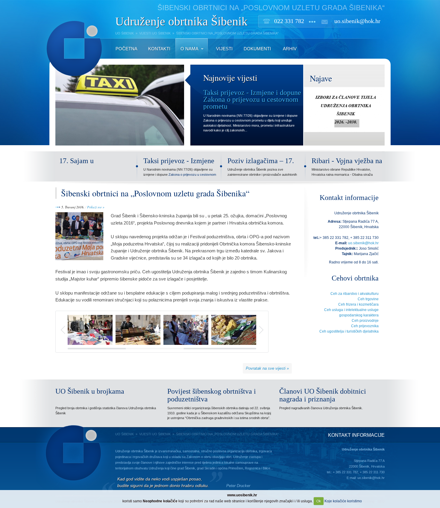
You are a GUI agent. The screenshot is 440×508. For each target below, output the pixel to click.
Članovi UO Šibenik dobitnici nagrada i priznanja (322, 395)
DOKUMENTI (257, 48)
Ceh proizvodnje (365, 321)
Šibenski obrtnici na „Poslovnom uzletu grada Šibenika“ (155, 193)
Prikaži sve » (95, 207)
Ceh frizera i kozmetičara (358, 304)
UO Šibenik (124, 33)
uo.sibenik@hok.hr (357, 21)
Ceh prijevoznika (365, 326)
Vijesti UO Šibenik (155, 33)
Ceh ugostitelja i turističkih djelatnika (349, 331)
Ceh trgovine (368, 299)
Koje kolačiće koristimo (343, 501)
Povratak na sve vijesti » (267, 368)
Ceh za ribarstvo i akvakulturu (354, 294)
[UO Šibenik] (72, 79)
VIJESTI (224, 48)
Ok (318, 501)
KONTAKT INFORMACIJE (356, 435)
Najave (321, 78)
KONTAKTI (159, 48)
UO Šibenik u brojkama (89, 391)
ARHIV (290, 48)
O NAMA (189, 48)
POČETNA (126, 48)
